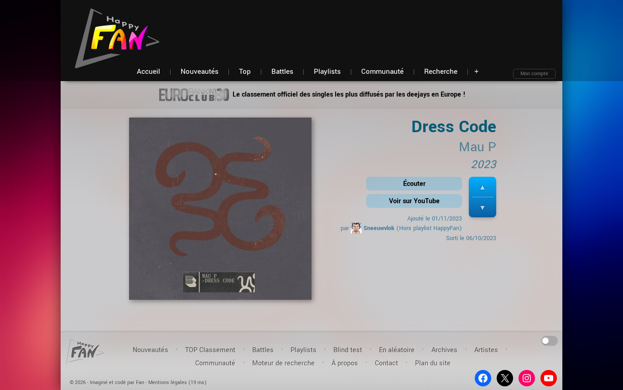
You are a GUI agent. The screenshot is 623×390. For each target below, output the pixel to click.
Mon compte (534, 73)
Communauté (215, 363)
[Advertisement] (389, 27)
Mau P (477, 147)
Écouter (414, 184)
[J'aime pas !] (482, 207)
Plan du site (433, 363)
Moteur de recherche (283, 363)
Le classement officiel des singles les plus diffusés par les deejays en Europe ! (348, 94)
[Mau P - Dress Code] (220, 211)
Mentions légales (167, 382)
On (550, 340)
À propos (345, 363)
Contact (386, 363)
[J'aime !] (482, 187)
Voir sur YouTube (414, 201)
